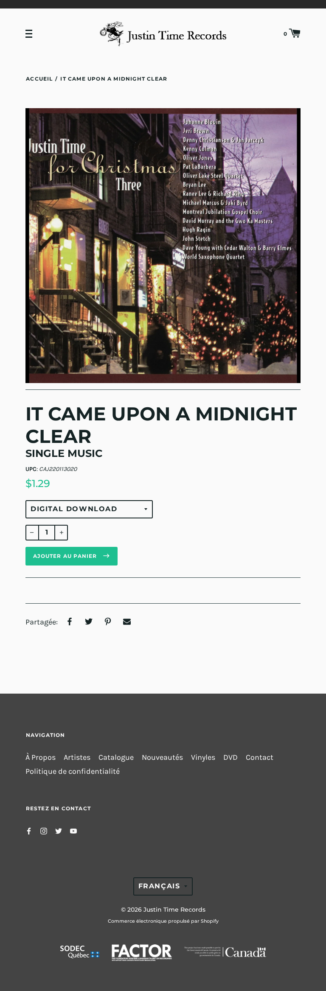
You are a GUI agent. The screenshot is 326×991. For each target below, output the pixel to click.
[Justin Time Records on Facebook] (28, 830)
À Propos (40, 757)
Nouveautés (162, 757)
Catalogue (116, 757)
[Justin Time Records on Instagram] (43, 830)
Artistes (77, 757)
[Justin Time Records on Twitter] (58, 830)
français (159, 886)
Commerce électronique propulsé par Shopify (163, 921)
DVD (230, 757)
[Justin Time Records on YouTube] (73, 830)
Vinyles (203, 757)
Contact (259, 757)
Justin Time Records (174, 909)
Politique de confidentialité (72, 771)
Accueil (39, 79)
